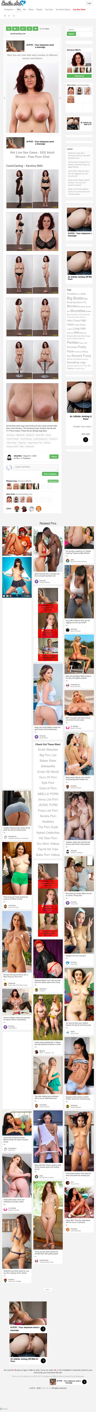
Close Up (70, 317)
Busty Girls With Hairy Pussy (18, 985)
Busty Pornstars (76, 728)
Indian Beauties (76, 1231)
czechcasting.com (18, 33)
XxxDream (74, 1229)
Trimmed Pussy (79, 368)
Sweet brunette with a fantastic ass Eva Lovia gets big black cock (79, 155)
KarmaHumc (12, 836)
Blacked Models (45, 582)
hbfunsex (74, 629)
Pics (18, 9)
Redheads (30, 446)
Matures (70, 333)
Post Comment (50, 474)
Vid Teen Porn (48, 838)
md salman (12, 905)
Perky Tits (83, 342)
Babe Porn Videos (48, 854)
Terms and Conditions (20, 1376)
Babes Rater (48, 760)
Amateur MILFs (24, 481)
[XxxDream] (39, 509)
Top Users (49, 9)
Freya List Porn (48, 810)
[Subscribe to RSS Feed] (9, 16)
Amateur (42, 991)
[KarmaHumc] (31, 509)
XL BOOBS (74, 726)
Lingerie (69, 329)
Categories (8, 9)
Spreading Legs (76, 362)
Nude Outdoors (79, 338)
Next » (48, 1289)
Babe (83, 293)
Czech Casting (12, 438)
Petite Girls (74, 904)
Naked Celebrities (48, 832)
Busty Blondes (75, 686)
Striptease (77, 366)
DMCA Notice (58, 1376)
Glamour (83, 317)
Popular (39, 9)
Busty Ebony (75, 1184)
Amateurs (11, 435)
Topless (70, 368)
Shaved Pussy (81, 355)
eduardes (74, 851)
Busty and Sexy (13, 907)
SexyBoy (73, 786)
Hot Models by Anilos (47, 1177)
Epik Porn (48, 782)
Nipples (69, 338)
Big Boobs (21, 435)
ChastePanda (75, 685)
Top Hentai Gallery (63, 9)
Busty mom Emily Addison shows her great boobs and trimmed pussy (79, 191)
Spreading (85, 359)
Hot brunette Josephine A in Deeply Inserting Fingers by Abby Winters (79, 164)
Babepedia (48, 766)
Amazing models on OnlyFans (18, 838)
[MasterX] (24, 509)
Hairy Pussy (11, 442)
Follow (54, 456)
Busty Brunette (85, 314)
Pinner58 (42, 581)
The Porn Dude (48, 827)
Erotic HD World (48, 771)
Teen (81, 366)
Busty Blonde (75, 314)
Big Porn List (48, 755)
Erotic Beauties (48, 749)
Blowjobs (82, 306)
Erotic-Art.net (46, 1388)
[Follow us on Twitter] (5, 16)
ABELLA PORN (48, 793)
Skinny (69, 359)
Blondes (72, 306)
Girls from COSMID (14, 1281)
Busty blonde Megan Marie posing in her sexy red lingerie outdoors (78, 182)
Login (89, 3)
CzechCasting (26, 438)
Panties (72, 342)
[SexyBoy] (17, 509)
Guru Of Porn (48, 777)
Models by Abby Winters (79, 561)
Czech (48, 435)
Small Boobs (77, 359)
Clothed (76, 317)
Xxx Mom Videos (48, 843)
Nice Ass (77, 336)
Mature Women (76, 631)
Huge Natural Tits (35, 442)
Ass (79, 294)
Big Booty (30, 435)
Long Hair (79, 328)
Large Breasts (80, 324)
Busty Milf (40, 435)
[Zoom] (29, 29)
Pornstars (72, 347)
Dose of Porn (48, 788)
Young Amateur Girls (46, 1262)
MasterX (42, 1051)
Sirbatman (11, 983)
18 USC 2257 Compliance (41, 1376)
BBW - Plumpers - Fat (47, 1053)
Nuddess (48, 821)
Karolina (47, 442)
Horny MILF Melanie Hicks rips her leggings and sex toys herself (78, 173)
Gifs (24, 9)
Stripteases (79, 1376)
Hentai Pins (69, 1376)
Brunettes (78, 310)
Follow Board (53, 481)
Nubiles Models (76, 1107)
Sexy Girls (74, 964)
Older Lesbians (45, 1107)
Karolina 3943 (12, 446)
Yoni (72, 1182)
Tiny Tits (87, 365)
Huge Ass (22, 442)
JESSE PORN (48, 804)
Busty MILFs (44, 738)
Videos (31, 9)
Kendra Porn (48, 816)
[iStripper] (17, 577)
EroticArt (74, 962)
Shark (72, 1031)
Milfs (22, 446)
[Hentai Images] (17, 541)
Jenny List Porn (48, 799)
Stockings (70, 366)
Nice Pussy (85, 336)
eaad (72, 560)
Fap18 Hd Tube (48, 849)
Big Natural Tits (79, 302)
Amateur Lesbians (77, 853)
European (53, 438)
